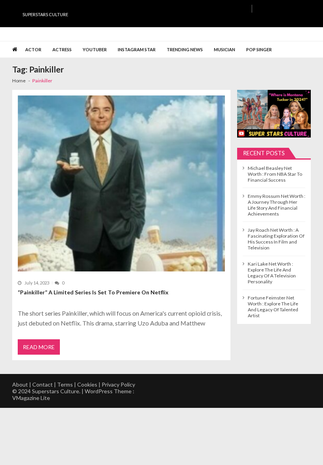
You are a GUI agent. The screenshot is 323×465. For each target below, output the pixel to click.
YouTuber (95, 49)
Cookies (87, 384)
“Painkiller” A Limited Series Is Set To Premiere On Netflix (93, 292)
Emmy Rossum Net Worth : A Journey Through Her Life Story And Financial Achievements (276, 205)
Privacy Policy (118, 384)
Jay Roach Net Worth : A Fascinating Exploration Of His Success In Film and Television (276, 239)
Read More (39, 347)
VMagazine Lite (31, 397)
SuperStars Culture (45, 14)
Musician (224, 49)
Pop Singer (259, 49)
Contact (42, 384)
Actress (62, 49)
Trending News (185, 49)
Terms (65, 384)
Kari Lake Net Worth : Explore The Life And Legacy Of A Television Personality (272, 273)
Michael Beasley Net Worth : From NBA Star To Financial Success (275, 174)
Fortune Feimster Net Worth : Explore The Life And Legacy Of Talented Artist (273, 306)
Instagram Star (137, 49)
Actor (33, 49)
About (20, 384)
